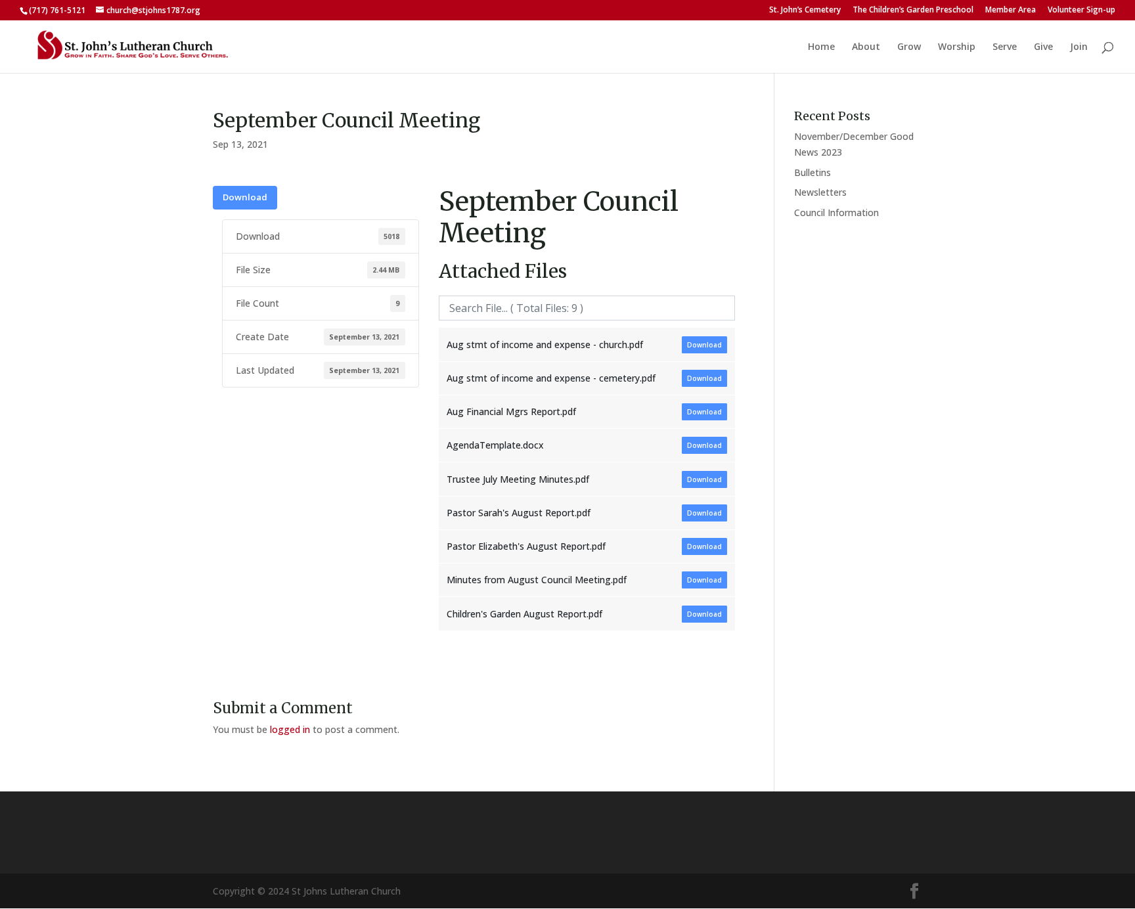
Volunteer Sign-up (1081, 10)
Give (1043, 47)
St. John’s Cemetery (805, 10)
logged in (290, 729)
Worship (956, 47)
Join (1079, 47)
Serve (1004, 47)
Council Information (836, 212)
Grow (909, 47)
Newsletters (820, 192)
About (866, 47)
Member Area (1010, 10)
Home (821, 47)
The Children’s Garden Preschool (913, 10)
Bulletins (812, 172)
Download (245, 197)
